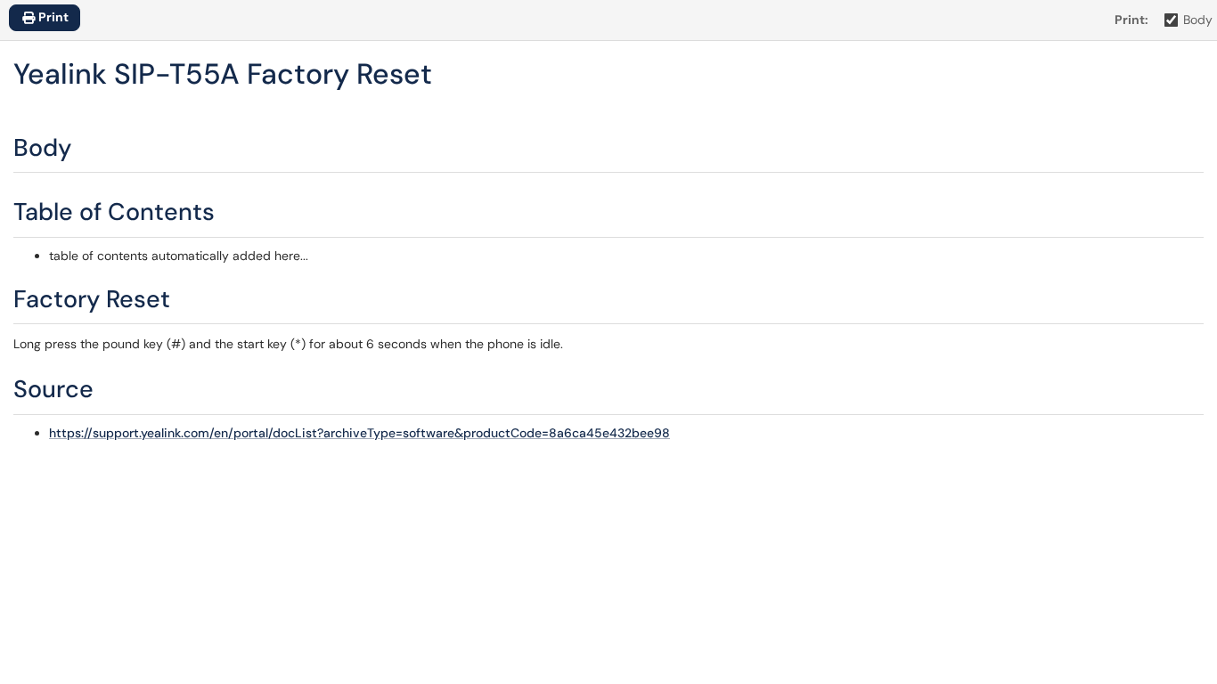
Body (1198, 20)
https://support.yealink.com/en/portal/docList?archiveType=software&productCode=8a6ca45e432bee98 (359, 433)
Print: (1131, 20)
